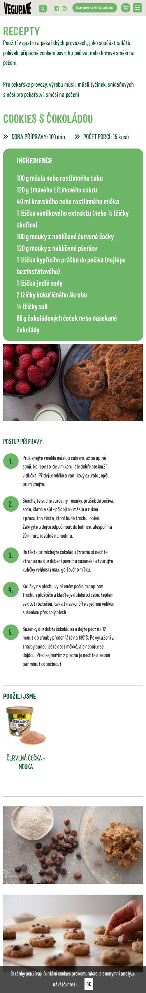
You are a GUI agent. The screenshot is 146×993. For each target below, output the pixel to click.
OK (88, 984)
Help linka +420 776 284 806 (94, 7)
